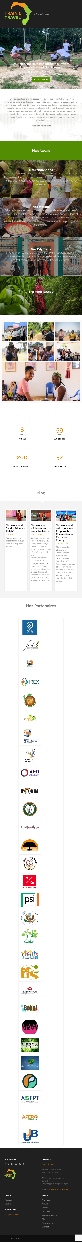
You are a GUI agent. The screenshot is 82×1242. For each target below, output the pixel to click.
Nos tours (46, 1211)
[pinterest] (20, 1164)
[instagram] (23, 1164)
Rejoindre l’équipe (49, 1215)
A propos (46, 1200)
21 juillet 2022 (63, 544)
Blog (44, 1219)
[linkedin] (12, 1164)
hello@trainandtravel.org (57, 1189)
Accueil (45, 1204)
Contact (45, 1227)
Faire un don (41, 80)
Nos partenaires (11, 1214)
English (7, 1204)
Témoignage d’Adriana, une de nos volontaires (41, 528)
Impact (45, 1208)
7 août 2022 (37, 535)
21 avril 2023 (12, 535)
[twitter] (8, 1164)
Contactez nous (48, 1164)
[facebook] (5, 1164)
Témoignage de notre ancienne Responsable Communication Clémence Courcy (65, 533)
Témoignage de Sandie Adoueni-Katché (15, 528)
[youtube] (16, 1164)
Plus (7, 588)
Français (8, 1200)
